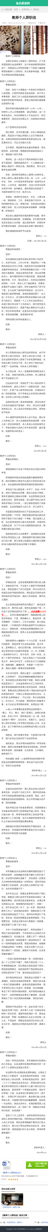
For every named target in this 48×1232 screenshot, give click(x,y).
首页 (16, 9)
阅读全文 (32, 23)
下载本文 (42, 23)
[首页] (23, 3)
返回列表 (44, 1222)
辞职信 (36, 9)
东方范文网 (21, 1229)
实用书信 (26, 9)
